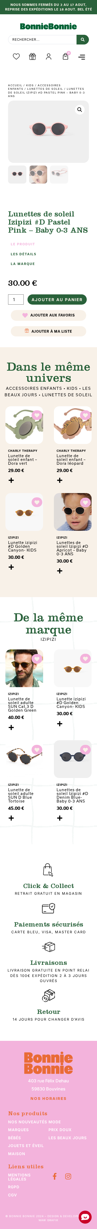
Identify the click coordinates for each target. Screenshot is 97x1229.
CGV (12, 1195)
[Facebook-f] (54, 1176)
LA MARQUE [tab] (23, 264)
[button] (81, 57)
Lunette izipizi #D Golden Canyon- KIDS (22, 546)
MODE (54, 1122)
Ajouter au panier (57, 299)
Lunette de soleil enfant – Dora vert (22, 459)
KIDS (30, 85)
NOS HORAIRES (48, 1099)
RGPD (13, 1187)
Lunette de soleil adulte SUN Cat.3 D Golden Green (22, 704)
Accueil (15, 85)
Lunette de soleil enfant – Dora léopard (71, 459)
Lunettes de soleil (45, 88)
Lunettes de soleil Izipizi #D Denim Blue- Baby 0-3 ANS (72, 795)
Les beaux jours (67, 1137)
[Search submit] (83, 39)
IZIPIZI (48, 639)
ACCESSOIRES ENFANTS (34, 388)
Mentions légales (19, 1177)
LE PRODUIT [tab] (23, 244)
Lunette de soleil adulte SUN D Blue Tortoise (21, 795)
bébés (14, 1137)
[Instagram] (68, 1176)
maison (16, 1153)
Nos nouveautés (27, 1122)
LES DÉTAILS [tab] (23, 254)
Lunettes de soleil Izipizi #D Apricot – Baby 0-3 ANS (72, 548)
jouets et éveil (26, 1145)
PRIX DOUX (60, 1129)
